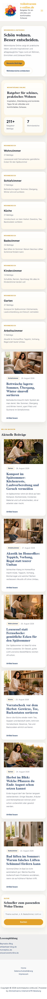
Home (23, 968)
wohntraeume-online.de (28, 5)
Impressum (23, 974)
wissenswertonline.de (9, 953)
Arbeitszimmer (13, 548)
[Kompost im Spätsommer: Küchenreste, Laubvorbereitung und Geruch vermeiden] (23, 451)
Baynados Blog (6, 944)
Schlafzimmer (13, 378)
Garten (10, 468)
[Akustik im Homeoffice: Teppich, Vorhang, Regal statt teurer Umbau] (23, 531)
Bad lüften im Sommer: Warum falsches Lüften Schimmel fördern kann (23, 860)
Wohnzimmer (13, 624)
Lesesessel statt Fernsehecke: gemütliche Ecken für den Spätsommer (21, 635)
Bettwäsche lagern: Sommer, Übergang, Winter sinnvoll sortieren (20, 389)
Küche (10, 699)
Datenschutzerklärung (23, 971)
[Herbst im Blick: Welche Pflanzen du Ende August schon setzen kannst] (23, 755)
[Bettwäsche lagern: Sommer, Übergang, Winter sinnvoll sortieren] (23, 363)
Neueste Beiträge (14, 63)
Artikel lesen (12, 418)
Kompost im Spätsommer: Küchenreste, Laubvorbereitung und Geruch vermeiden (22, 481)
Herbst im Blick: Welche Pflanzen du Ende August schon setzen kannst (20, 783)
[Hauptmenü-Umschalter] (41, 10)
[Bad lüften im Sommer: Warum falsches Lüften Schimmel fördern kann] (23, 834)
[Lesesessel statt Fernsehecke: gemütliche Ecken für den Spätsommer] (23, 607)
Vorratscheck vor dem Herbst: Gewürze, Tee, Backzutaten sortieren (22, 709)
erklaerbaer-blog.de (8, 947)
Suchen (23, 922)
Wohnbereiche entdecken (18, 71)
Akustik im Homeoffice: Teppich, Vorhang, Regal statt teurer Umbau (23, 559)
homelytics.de (6, 950)
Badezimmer (12, 851)
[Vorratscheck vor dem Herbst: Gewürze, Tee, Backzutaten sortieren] (23, 683)
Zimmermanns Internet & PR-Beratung (25, 991)
